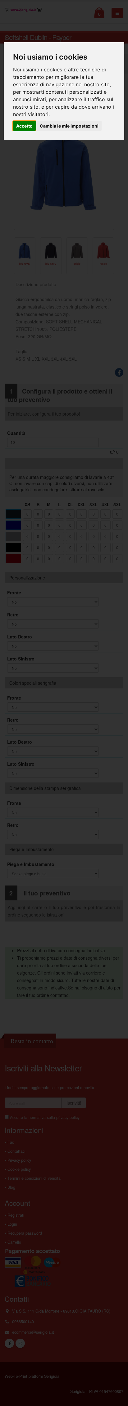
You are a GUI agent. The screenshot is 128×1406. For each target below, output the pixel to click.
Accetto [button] (24, 125)
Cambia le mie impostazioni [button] (69, 125)
